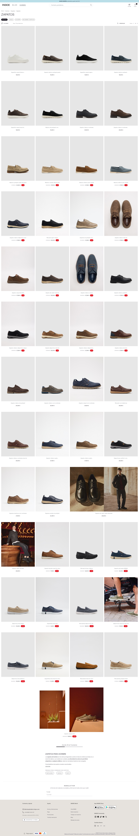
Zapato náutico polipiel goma (52, 72)
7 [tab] (7, 27)
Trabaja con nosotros (76, 814)
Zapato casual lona (69, 733)
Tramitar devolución (52, 817)
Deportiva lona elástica (18, 678)
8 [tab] (8, 137)
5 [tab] (40, 27)
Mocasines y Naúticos (28, 19)
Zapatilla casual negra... (86, 72)
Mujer (14, 5)
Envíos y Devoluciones (52, 809)
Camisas (59, 773)
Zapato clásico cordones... (121, 127)
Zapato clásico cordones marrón (18, 458)
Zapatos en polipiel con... (87, 237)
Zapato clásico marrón (121, 237)
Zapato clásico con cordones (52, 403)
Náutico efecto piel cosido (86, 182)
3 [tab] (4, 27)
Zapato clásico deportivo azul (18, 237)
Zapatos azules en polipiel (52, 513)
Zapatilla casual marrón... (18, 127)
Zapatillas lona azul (52, 623)
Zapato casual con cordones (86, 403)
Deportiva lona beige (18, 623)
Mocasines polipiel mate (121, 678)
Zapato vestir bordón (18, 568)
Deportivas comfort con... (121, 458)
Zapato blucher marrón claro (52, 568)
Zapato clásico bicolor (121, 348)
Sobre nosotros (74, 812)
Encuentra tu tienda (32, 819)
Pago (48, 812)
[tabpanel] (18, 48)
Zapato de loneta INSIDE (121, 568)
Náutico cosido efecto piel (52, 182)
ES (98, 826)
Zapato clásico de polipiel (18, 403)
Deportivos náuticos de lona (121, 623)
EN (104, 826)
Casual (11, 19)
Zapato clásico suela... (52, 458)
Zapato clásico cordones (86, 127)
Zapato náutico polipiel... (121, 72)
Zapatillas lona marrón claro (52, 678)
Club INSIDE (73, 809)
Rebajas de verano (75, 820)
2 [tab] (3, 27)
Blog (72, 817)
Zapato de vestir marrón (52, 292)
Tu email (48, 791)
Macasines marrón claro (86, 678)
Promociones (50, 814)
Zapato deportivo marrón (52, 348)
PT (101, 826)
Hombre (23, 5)
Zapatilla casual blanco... (18, 72)
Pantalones (49, 773)
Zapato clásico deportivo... (86, 348)
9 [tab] (9, 578)
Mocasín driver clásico (87, 568)
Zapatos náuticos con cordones (18, 513)
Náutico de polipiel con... (52, 127)
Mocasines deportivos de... (86, 623)
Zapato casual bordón (18, 292)
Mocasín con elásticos (121, 403)
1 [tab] (2, 27)
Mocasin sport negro (52, 237)
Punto (68, 773)
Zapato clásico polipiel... (121, 292)
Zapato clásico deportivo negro (18, 348)
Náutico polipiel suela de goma (18, 182)
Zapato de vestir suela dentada (103, 513)
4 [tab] (5, 27)
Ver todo (4, 19)
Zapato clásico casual (87, 292)
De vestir (17, 19)
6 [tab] (6, 27)
